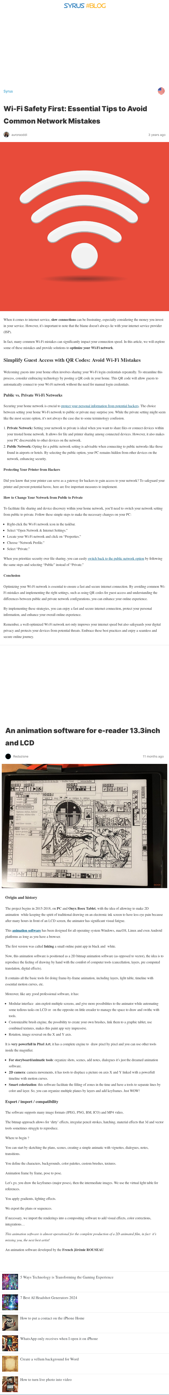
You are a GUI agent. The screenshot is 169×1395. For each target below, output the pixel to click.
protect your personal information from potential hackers (100, 405)
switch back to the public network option (116, 558)
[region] (84, 48)
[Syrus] (84, 9)
